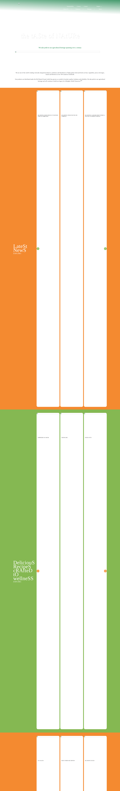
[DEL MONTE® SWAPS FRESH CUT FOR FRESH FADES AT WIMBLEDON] (48, 91)
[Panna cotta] (95, 413)
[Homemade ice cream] (48, 413)
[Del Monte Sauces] (95, 736)
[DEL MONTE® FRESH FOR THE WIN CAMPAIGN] (71, 91)
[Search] (91, 6)
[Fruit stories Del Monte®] (71, 736)
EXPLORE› (17, 253)
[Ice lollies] (48, 736)
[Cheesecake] (71, 413)
